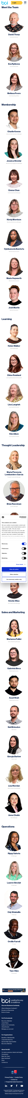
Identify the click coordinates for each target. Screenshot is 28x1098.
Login (14, 2)
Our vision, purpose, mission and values (12, 1052)
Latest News (5, 1023)
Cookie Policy (19, 1077)
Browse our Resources (8, 1010)
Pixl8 (22, 1093)
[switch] (24, 548)
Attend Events (5, 1027)
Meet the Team (6, 1056)
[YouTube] (22, 1086)
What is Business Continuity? (9, 1008)
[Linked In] (6, 1086)
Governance (5, 1054)
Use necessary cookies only (14, 579)
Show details (19, 564)
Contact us (5, 1062)
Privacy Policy (9, 1077)
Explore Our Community (8, 1025)
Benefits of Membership (8, 1037)
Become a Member (7, 1021)
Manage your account (7, 1029)
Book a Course (6, 1012)
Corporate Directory (7, 1039)
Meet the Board (6, 1058)
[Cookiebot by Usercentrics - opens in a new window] (19, 517)
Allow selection (14, 574)
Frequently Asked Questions (14, 1081)
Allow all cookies (14, 569)
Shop (3, 1060)
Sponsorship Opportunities (9, 1041)
